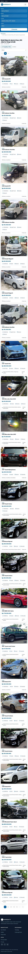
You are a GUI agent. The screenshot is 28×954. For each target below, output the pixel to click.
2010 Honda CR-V (6, 681)
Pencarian (14, 29)
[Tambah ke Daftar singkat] (25, 58)
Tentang (17, 930)
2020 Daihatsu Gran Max (8, 149)
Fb (1, 944)
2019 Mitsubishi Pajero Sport (9, 822)
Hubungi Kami (18, 932)
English (6, 1)
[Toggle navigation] (25, 4)
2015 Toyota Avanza (7, 575)
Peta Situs (3, 934)
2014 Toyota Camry (7, 503)
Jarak (2, 23)
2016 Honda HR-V (6, 786)
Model (2, 13)
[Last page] (23, 907)
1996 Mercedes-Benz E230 (9, 399)
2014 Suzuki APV (6, 79)
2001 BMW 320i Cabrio (8, 611)
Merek (2, 8)
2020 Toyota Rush (6, 857)
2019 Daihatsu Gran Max (8, 222)
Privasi (2, 942)
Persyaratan (4, 939)
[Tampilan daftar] (8, 53)
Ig (7, 944)
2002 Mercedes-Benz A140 (9, 434)
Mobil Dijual (3, 33)
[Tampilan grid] (5, 53)
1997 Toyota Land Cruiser (8, 646)
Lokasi (2, 18)
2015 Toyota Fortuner (7, 715)
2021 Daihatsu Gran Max (8, 113)
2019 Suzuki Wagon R (7, 293)
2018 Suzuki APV (6, 186)
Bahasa (2, 1)
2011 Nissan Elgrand (7, 541)
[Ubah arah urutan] (2, 53)
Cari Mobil (3, 930)
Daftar (2, 932)
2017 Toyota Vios (6, 363)
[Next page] (20, 907)
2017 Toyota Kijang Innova (8, 469)
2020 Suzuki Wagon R (7, 258)
